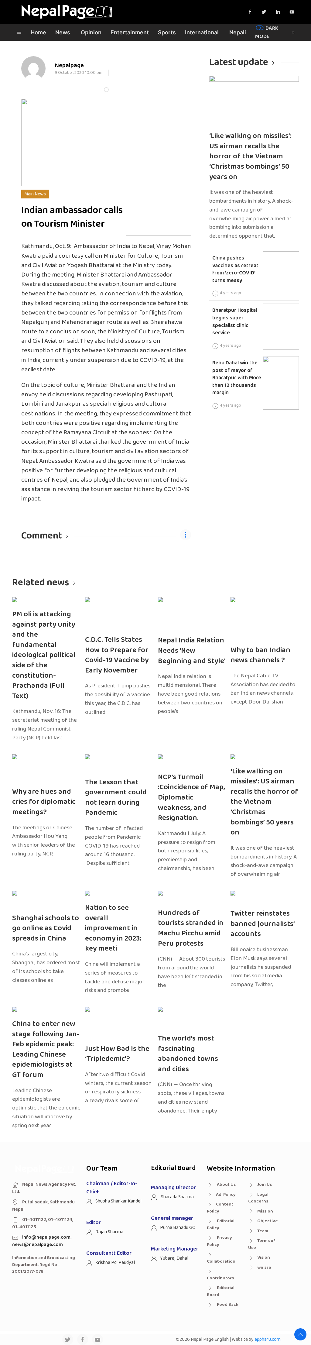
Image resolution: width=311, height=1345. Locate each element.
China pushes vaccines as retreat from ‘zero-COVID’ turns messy (235, 269)
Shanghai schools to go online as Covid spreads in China (45, 928)
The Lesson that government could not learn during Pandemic (116, 797)
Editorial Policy (220, 1224)
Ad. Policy (226, 1194)
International (202, 32)
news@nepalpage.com (37, 1244)
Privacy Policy (219, 1241)
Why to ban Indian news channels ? (260, 655)
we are (264, 1267)
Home (38, 32)
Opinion (91, 32)
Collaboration (221, 1261)
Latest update (238, 62)
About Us (226, 1184)
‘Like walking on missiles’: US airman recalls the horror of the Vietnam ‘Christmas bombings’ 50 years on (250, 156)
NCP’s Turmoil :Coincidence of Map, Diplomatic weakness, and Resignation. (191, 797)
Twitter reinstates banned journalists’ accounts (263, 924)
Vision (263, 1257)
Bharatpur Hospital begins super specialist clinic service (234, 321)
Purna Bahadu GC (177, 1227)
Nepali (237, 32)
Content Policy (220, 1208)
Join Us (264, 1184)
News (62, 32)
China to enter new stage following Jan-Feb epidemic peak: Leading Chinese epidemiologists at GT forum (46, 1049)
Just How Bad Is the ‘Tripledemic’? (117, 1054)
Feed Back (227, 1304)
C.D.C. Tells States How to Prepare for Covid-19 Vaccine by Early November (117, 655)
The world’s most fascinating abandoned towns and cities (188, 1054)
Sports (167, 32)
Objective (267, 1221)
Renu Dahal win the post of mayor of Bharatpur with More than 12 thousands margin (236, 378)
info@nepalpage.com (46, 1237)
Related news (40, 582)
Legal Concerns (258, 1198)
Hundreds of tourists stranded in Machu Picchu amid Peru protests (191, 928)
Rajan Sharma (109, 1232)
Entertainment (130, 32)
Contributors (220, 1278)
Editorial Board (220, 1291)
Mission (265, 1211)
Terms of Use (261, 1244)
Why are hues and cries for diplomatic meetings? (43, 802)
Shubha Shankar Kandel (118, 1201)
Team (262, 1231)
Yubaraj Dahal (174, 1258)
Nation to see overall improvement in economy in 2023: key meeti (113, 928)
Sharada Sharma (177, 1197)
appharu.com (268, 1339)
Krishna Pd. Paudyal (115, 1262)
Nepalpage (69, 65)
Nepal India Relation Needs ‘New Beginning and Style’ (192, 651)
